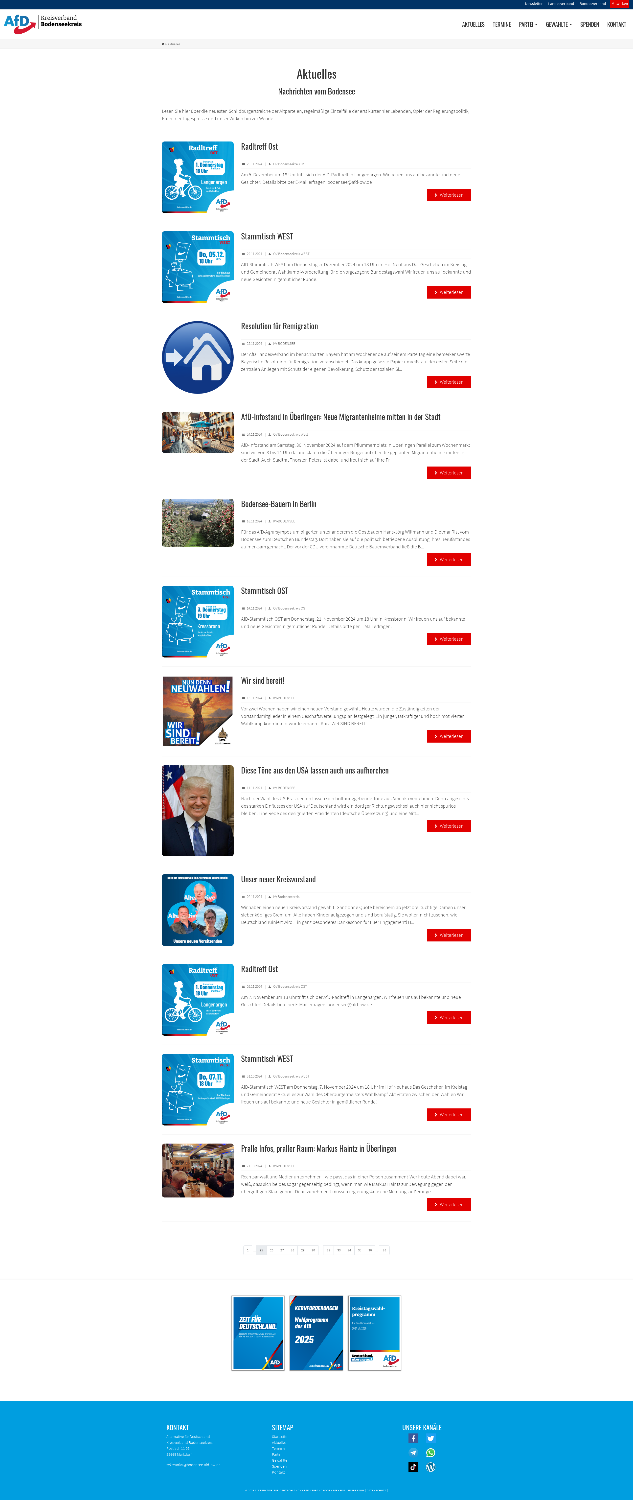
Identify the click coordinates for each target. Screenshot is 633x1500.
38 (384, 1250)
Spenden (589, 24)
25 (261, 1250)
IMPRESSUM (356, 1490)
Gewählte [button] (557, 24)
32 (328, 1250)
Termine (502, 24)
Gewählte (279, 1460)
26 (271, 1250)
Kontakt (616, 24)
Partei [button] (526, 24)
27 (282, 1250)
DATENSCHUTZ (376, 1490)
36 (370, 1250)
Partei (276, 1454)
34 (349, 1250)
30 (313, 1250)
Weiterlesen (449, 195)
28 (292, 1250)
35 (360, 1250)
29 (303, 1250)
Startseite (279, 1436)
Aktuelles (473, 24)
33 (339, 1250)
